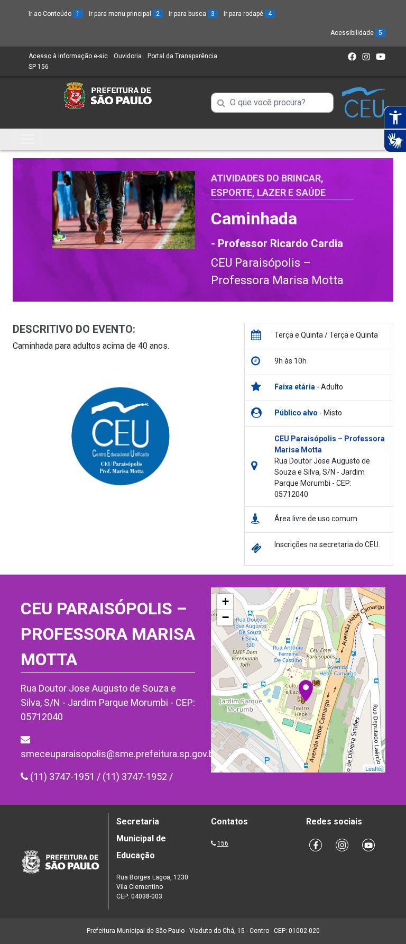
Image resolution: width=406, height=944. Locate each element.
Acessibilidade (356, 33)
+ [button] (225, 601)
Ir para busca (192, 13)
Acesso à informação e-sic (68, 56)
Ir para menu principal (124, 13)
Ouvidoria (128, 56)
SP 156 (39, 66)
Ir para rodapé (248, 13)
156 (222, 843)
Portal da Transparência (182, 56)
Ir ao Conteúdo (54, 13)
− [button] (225, 617)
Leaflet (374, 768)
